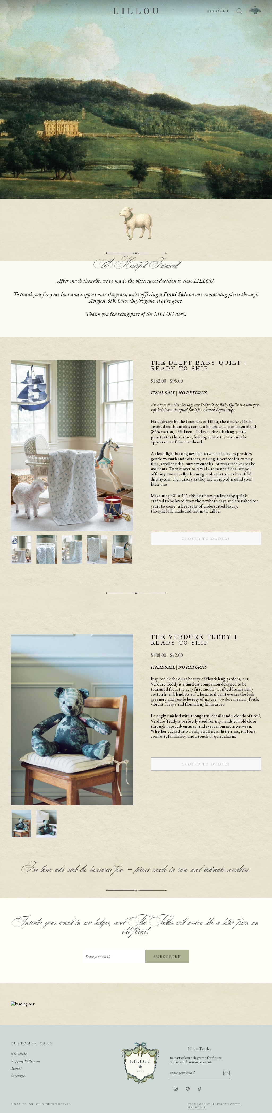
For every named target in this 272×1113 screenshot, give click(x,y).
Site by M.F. (197, 1107)
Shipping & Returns (25, 1061)
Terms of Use (199, 1104)
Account (16, 1068)
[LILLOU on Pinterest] (188, 1088)
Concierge (18, 1075)
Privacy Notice (226, 1104)
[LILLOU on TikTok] (200, 1088)
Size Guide (19, 1053)
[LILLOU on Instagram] (176, 1088)
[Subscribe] (226, 1073)
